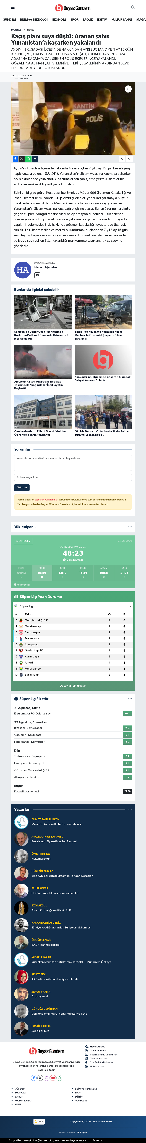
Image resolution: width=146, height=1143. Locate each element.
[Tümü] (130, 527)
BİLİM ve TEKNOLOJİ (34, 19)
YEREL (30, 30)
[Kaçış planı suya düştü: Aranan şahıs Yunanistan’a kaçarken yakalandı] (73, 118)
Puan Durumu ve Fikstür (103, 1054)
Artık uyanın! (40, 996)
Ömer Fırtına (41, 854)
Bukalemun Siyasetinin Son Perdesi (54, 841)
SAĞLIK (88, 19)
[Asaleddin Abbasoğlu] (21, 839)
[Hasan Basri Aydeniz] (21, 925)
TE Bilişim (82, 1132)
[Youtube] (53, 1078)
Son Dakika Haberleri (102, 1062)
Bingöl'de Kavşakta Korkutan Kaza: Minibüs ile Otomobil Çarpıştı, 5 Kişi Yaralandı (98, 335)
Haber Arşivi (97, 1066)
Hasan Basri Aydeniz (46, 923)
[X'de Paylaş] (22, 159)
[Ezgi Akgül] (21, 907)
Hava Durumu (97, 1046)
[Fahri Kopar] (21, 890)
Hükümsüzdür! (41, 858)
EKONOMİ (59, 19)
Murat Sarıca (41, 991)
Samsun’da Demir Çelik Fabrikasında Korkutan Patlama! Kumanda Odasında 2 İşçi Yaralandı (41, 335)
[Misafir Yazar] (21, 959)
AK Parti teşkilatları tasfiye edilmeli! (55, 979)
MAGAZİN (81, 1100)
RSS (40, 1121)
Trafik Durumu (98, 1050)
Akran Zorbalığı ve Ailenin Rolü (52, 910)
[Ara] (133, 7)
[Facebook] (34, 1078)
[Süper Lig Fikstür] (130, 698)
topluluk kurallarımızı (47, 499)
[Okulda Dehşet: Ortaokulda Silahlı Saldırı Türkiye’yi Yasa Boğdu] (103, 411)
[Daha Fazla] (35, 159)
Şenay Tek (38, 974)
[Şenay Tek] (21, 976)
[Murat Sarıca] (21, 994)
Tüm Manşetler (99, 1058)
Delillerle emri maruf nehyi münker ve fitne (59, 1013)
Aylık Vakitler (23, 585)
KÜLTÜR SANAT (121, 19)
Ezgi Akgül (39, 905)
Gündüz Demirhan (45, 1009)
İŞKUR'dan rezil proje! (46, 944)
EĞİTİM (102, 19)
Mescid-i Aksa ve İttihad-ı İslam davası (57, 824)
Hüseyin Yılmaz (42, 871)
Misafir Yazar (41, 957)
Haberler (16, 30)
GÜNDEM (9, 19)
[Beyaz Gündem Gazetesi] (73, 7)
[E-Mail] (37, 275)
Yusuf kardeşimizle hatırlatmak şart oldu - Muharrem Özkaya (71, 962)
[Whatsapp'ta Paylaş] (28, 159)
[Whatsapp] (59, 1078)
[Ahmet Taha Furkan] (21, 821)
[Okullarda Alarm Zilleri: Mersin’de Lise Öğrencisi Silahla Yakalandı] (43, 411)
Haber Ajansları (46, 267)
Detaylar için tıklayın (73, 685)
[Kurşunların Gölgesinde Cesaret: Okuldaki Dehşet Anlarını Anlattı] (103, 359)
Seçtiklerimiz (40, 1031)
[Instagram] (46, 1078)
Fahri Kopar (40, 888)
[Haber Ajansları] (22, 269)
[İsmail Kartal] (21, 1028)
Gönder (22, 487)
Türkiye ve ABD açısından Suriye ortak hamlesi (61, 927)
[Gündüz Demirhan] (21, 1011)
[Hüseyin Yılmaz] (21, 873)
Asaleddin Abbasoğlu (47, 836)
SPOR (75, 19)
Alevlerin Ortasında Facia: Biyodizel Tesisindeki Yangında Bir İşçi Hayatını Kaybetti (38, 385)
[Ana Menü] (13, 7)
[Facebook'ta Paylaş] (15, 159)
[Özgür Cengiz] (21, 942)
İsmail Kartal (41, 1026)
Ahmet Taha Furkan (45, 819)
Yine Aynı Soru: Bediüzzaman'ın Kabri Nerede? (62, 875)
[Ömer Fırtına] (21, 856)
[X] (40, 1078)
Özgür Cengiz (41, 940)
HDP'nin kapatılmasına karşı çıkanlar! (55, 893)
